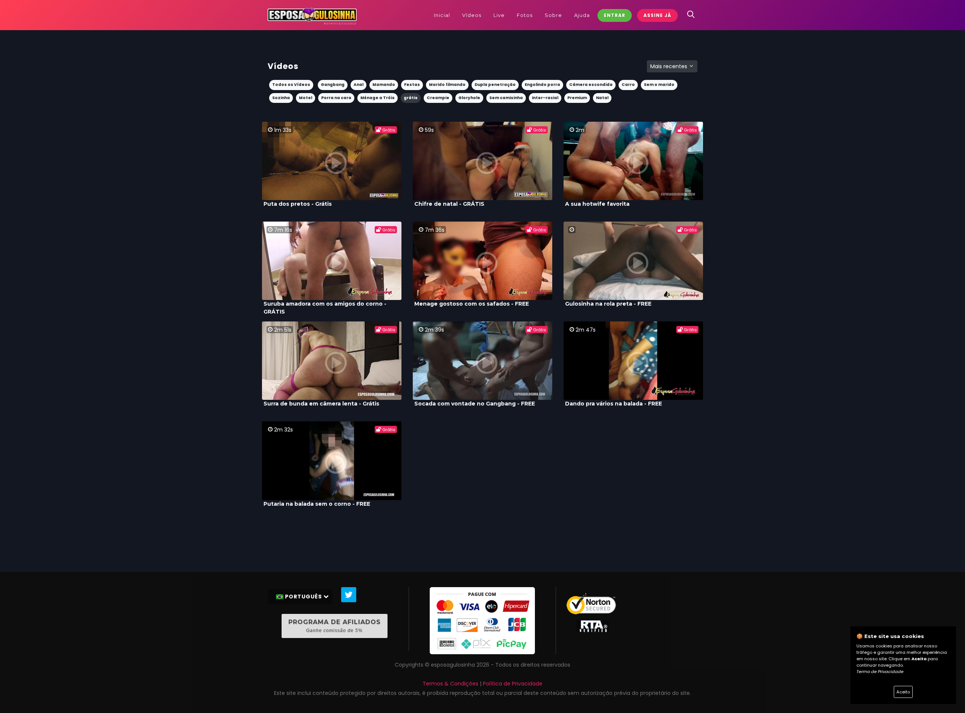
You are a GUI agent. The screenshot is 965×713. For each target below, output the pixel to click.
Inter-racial (545, 98)
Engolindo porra (542, 84)
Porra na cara (336, 98)
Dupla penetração (495, 84)
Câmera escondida (591, 84)
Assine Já (657, 15)
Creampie (438, 98)
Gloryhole (469, 98)
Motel (305, 98)
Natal (602, 98)
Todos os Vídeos (291, 84)
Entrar (614, 15)
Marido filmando (447, 84)
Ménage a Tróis (377, 98)
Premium (577, 98)
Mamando (383, 84)
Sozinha (281, 98)
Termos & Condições (450, 683)
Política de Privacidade (512, 683)
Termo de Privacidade (880, 672)
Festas (412, 84)
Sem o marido (659, 84)
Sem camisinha (506, 98)
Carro (628, 84)
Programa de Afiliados (334, 625)
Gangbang (333, 84)
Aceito (903, 692)
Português (303, 596)
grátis (411, 98)
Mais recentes (669, 66)
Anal (358, 84)
